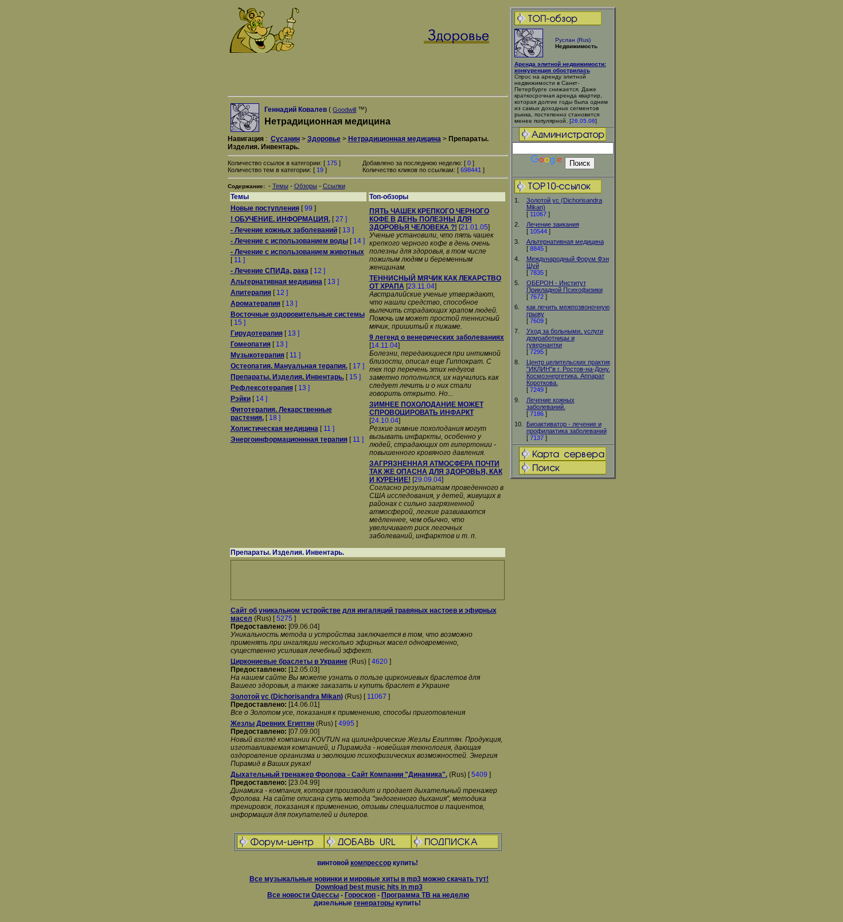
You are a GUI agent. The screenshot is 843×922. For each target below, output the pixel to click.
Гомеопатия (251, 344)
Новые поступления (265, 208)
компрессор (370, 863)
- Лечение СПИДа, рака (270, 271)
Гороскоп (360, 895)
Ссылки (334, 185)
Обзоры (305, 185)
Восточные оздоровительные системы (298, 314)
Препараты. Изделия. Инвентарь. (287, 377)
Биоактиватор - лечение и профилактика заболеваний (566, 427)
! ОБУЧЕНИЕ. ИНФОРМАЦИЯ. (280, 219)
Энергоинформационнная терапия (289, 439)
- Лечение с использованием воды (289, 241)
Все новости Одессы (303, 895)
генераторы (374, 903)
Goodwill (344, 109)
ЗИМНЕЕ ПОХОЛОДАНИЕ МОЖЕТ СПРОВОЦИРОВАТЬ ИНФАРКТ (426, 408)
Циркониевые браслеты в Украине (289, 662)
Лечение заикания (552, 224)
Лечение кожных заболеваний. (550, 403)
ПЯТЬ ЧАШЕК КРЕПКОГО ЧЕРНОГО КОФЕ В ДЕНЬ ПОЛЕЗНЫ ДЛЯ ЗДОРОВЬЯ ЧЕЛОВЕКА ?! (429, 219)
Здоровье (324, 139)
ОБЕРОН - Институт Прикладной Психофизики (564, 286)
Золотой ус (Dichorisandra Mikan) (287, 697)
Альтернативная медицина (565, 241)
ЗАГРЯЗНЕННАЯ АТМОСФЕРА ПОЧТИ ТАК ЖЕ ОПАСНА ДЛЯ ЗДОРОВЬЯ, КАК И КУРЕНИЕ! (435, 472)
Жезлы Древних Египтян (272, 723)
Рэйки (241, 399)
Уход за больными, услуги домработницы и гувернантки (564, 338)
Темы (280, 185)
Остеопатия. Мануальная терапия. (289, 366)
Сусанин (285, 139)
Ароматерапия (255, 303)
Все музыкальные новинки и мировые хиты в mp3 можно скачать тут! (369, 879)
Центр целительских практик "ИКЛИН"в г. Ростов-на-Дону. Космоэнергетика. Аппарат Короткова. (568, 372)
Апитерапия (251, 293)
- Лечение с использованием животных (297, 252)
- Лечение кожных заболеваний (284, 230)
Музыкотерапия (257, 355)
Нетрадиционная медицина (394, 139)
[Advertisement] (562, 661)
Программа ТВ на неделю (425, 895)
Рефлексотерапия (262, 388)
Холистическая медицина (274, 429)
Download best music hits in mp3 (369, 887)
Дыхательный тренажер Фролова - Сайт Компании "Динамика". (339, 775)
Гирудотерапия (257, 333)
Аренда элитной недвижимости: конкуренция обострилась (560, 67)
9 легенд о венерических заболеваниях (436, 337)
